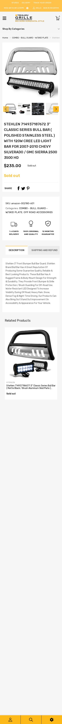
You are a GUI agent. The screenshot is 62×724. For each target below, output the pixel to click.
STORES (15, 3)
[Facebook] (18, 188)
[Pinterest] (28, 188)
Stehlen (10, 382)
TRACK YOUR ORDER (42, 3)
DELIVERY (26, 3)
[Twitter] (23, 188)
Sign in (46, 8)
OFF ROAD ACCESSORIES (38, 212)
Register (54, 8)
